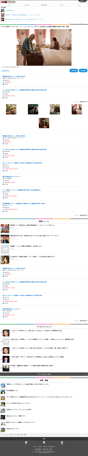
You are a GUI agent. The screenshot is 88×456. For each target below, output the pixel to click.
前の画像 (74, 70)
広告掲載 (40, 446)
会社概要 (44, 446)
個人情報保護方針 (51, 446)
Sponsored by (77, 101)
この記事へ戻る (5, 70)
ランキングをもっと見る (44, 374)
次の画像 (82, 70)
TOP (44, 439)
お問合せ (35, 446)
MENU (81, 1)
